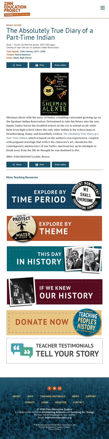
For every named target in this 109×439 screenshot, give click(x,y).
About (17, 396)
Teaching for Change (82, 412)
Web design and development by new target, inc (54, 425)
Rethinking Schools (53, 412)
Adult (16, 57)
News (75, 396)
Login (44, 402)
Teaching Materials (52, 396)
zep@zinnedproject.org (58, 417)
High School (26, 57)
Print (42, 65)
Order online (60, 65)
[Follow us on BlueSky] (54, 388)
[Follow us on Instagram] (59, 388)
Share (18, 65)
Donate (30, 402)
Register (60, 402)
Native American (23, 54)
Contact (78, 402)
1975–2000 (39, 51)
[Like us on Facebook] (49, 388)
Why (30, 396)
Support (91, 396)
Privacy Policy (54, 429)
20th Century (26, 51)
